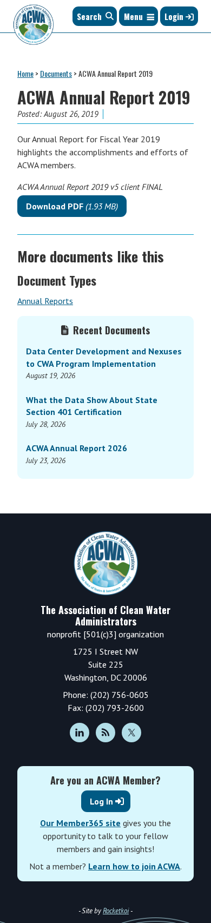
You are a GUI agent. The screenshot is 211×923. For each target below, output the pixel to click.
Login (175, 16)
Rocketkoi (116, 910)
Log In (101, 801)
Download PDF (72, 206)
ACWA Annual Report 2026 (76, 448)
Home (25, 73)
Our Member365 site (80, 822)
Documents (56, 73)
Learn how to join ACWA (134, 866)
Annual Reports (45, 300)
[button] (133, 16)
